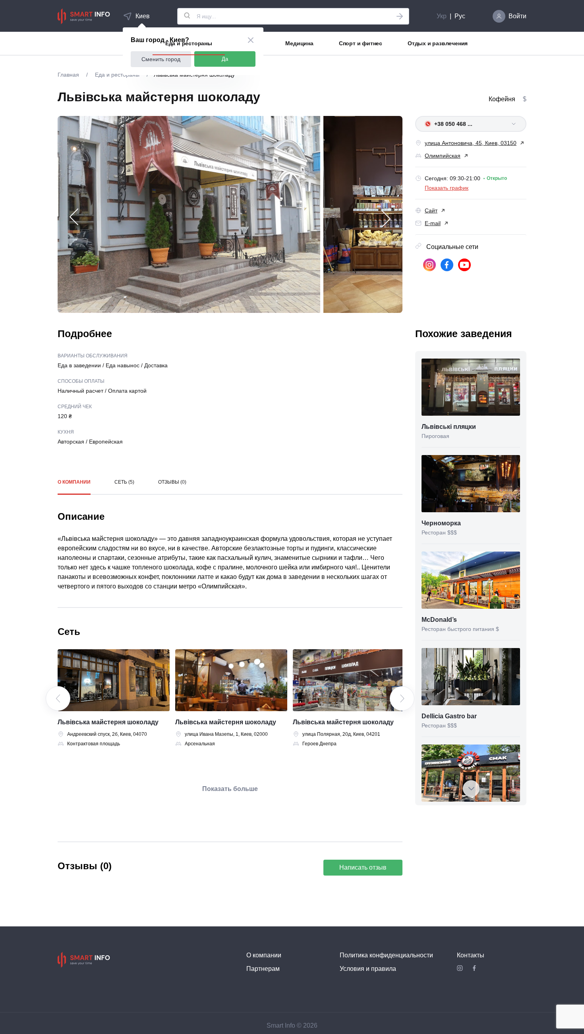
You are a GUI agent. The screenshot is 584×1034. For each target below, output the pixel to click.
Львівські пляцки (449, 426)
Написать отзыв (363, 867)
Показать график (446, 188)
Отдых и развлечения (438, 43)
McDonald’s (439, 619)
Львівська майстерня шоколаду (108, 722)
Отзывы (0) (172, 482)
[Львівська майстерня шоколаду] (114, 680)
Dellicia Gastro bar (449, 716)
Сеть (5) (124, 482)
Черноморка (441, 523)
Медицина (299, 43)
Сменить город (160, 59)
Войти (517, 16)
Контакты (470, 955)
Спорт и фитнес (360, 43)
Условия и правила (368, 968)
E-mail (433, 223)
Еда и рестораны (188, 43)
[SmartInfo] (84, 16)
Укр (442, 16)
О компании (74, 482)
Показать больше (230, 788)
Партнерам (263, 968)
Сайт (431, 210)
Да (225, 59)
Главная (69, 74)
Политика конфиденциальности (386, 955)
